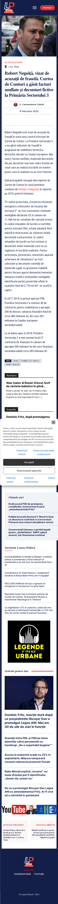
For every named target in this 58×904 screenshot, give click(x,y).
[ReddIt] (32, 120)
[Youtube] (51, 899)
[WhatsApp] (18, 120)
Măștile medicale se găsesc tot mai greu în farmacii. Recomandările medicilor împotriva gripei (43, 833)
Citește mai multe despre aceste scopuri (43, 452)
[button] (53, 422)
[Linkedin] (25, 120)
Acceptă (29, 462)
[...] (40, 397)
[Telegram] (47, 120)
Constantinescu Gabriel (33, 104)
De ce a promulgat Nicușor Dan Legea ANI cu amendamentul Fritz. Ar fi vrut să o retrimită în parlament (29, 792)
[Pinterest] (11, 120)
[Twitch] (29, 899)
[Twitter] (4, 120)
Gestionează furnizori (21, 452)
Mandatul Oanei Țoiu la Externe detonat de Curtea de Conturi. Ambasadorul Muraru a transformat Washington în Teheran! (26, 597)
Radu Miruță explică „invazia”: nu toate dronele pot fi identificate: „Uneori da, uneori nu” (26, 775)
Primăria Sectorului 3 (30, 361)
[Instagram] (14, 899)
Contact (51, 477)
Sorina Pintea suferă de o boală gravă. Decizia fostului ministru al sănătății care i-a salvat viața (14, 835)
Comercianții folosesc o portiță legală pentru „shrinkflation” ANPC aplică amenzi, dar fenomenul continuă (29, 532)
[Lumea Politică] (29, 861)
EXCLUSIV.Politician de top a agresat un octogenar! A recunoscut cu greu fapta (25, 585)
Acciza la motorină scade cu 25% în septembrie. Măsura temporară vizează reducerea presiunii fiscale (28, 758)
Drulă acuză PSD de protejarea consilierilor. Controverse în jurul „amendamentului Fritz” (26, 506)
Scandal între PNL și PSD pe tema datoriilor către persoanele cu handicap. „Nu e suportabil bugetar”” (28, 742)
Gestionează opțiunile (29, 470)
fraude (16, 361)
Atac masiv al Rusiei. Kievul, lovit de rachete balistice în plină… (28, 384)
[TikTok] (22, 899)
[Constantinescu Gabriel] (16, 105)
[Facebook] (7, 899)
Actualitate (13, 62)
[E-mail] (40, 120)
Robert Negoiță (28, 189)
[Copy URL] (54, 120)
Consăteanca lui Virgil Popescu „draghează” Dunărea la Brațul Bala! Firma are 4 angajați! (27, 574)
